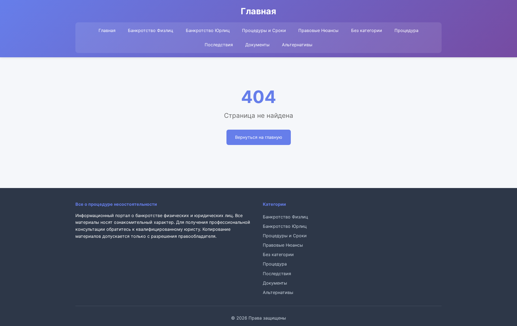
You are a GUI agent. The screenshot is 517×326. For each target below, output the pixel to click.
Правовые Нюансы (318, 30)
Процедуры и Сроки (264, 30)
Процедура (406, 30)
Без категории (366, 30)
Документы (257, 44)
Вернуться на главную (258, 137)
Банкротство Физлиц (150, 30)
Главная (107, 30)
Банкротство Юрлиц (208, 30)
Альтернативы (297, 44)
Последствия (219, 44)
